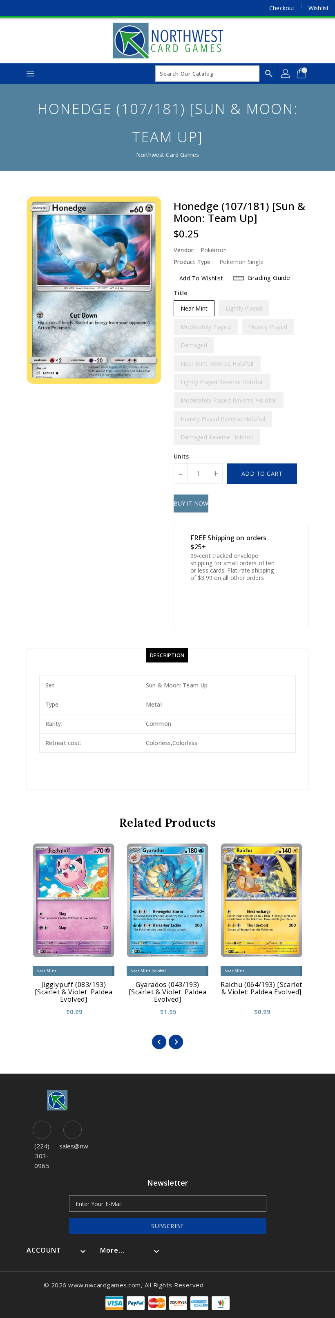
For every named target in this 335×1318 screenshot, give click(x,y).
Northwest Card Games (167, 155)
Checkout (282, 8)
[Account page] (286, 73)
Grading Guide (269, 277)
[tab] (167, 655)
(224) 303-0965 (42, 1156)
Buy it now (191, 503)
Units (181, 456)
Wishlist (318, 8)
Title (181, 293)
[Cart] (302, 73)
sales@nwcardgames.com (72, 1146)
